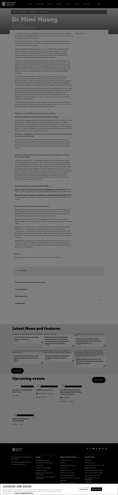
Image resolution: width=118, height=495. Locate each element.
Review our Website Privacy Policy (24, 493)
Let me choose (84, 489)
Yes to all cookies (96, 489)
